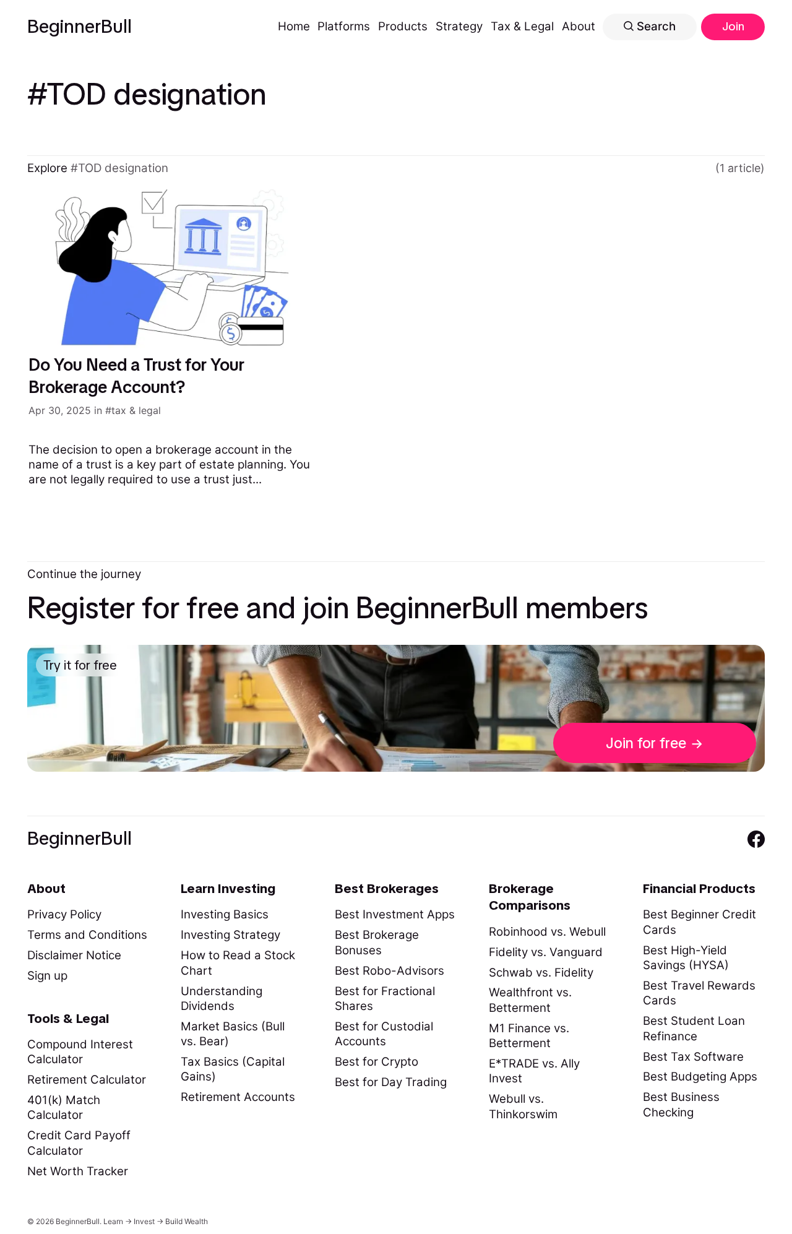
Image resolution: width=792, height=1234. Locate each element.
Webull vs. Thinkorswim (523, 1106)
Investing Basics (225, 914)
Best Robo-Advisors (389, 971)
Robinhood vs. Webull (547, 932)
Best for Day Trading (391, 1082)
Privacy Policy (64, 914)
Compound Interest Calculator (80, 1051)
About (578, 26)
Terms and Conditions (87, 935)
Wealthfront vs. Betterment (530, 999)
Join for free (646, 743)
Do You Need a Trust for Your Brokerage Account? (136, 375)
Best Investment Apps (395, 914)
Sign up (47, 976)
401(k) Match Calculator (63, 1107)
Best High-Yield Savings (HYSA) (686, 957)
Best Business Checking (681, 1104)
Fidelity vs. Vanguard (546, 952)
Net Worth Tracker (77, 1171)
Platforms (343, 26)
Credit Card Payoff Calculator (79, 1142)
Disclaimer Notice (74, 955)
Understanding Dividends (221, 998)
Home (294, 26)
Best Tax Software (693, 1057)
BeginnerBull (79, 26)
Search (655, 26)
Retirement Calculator (86, 1079)
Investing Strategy (230, 935)
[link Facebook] (756, 839)
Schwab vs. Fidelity (541, 972)
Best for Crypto (376, 1062)
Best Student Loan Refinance (694, 1028)
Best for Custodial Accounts (384, 1033)
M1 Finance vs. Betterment (529, 1035)
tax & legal (136, 410)
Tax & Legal (522, 26)
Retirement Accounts (238, 1097)
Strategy (459, 26)
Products (403, 26)
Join (733, 26)
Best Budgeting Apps (700, 1076)
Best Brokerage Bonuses (377, 942)
